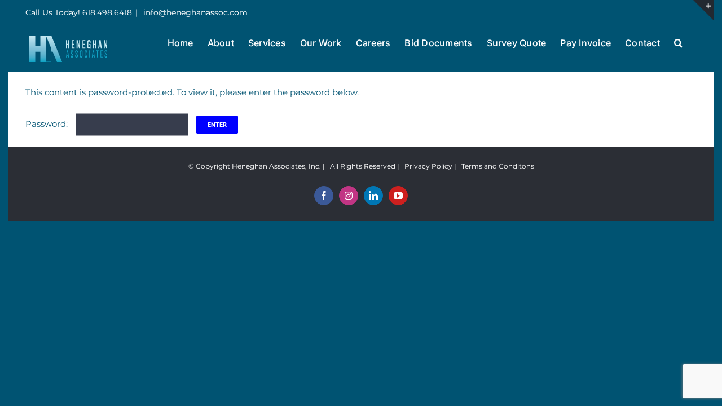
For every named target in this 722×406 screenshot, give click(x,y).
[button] (678, 41)
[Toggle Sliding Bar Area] (703, 10)
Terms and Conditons (497, 166)
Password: (47, 123)
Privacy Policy (428, 166)
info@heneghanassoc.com (194, 12)
